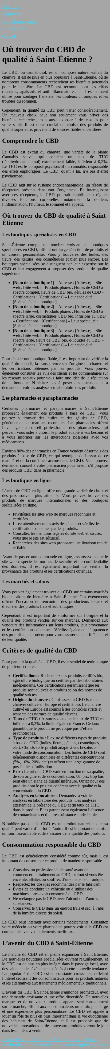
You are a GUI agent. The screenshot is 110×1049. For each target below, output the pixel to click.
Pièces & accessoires (19, 21)
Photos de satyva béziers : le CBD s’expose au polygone (49, 1039)
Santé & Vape (13, 29)
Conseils (9, 36)
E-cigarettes (12, 14)
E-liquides (10, 6)
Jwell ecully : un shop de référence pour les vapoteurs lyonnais (54, 1044)
